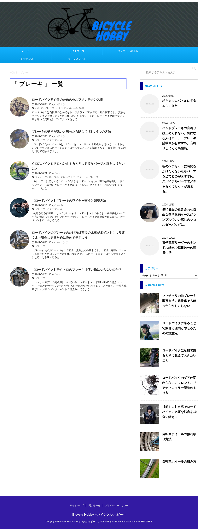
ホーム (26, 51)
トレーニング (60, 242)
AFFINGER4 (145, 521)
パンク (39, 107)
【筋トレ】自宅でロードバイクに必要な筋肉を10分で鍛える (179, 412)
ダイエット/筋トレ (128, 51)
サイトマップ (76, 51)
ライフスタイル (77, 58)
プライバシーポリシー (116, 505)
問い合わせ (94, 505)
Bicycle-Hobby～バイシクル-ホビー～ (99, 514)
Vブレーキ (41, 176)
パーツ (57, 173)
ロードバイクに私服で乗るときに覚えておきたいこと (179, 355)
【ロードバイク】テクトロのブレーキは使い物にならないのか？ (77, 269)
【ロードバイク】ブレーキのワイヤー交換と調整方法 (69, 200)
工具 (75, 107)
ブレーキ (49, 107)
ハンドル (82, 176)
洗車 (81, 107)
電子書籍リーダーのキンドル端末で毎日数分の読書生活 (179, 247)
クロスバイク (67, 176)
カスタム (54, 176)
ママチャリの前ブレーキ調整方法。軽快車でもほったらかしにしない (179, 300)
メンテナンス (25, 58)
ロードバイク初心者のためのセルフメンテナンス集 (67, 99)
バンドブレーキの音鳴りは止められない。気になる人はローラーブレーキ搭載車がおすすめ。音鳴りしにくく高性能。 (179, 138)
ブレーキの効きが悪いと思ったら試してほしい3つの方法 (71, 131)
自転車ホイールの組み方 (179, 461)
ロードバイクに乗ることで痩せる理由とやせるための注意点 (179, 328)
